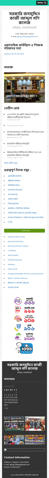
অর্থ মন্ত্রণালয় (12, 194)
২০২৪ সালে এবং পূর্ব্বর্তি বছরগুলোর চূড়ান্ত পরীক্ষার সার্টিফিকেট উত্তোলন (23, 117)
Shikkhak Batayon (14, 259)
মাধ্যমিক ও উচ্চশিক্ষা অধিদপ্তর (18, 208)
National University (15, 241)
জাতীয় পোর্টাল (12, 199)
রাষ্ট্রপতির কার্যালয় (13, 180)
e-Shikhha (11, 250)
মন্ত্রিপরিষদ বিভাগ (13, 185)
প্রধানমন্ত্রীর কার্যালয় (14, 176)
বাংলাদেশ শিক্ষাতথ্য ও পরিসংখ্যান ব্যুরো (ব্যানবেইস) (25, 217)
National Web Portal (16, 236)
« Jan (6, 408)
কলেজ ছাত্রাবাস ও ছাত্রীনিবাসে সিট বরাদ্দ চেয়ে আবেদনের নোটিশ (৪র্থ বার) (25, 134)
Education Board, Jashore (17, 246)
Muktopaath (12, 255)
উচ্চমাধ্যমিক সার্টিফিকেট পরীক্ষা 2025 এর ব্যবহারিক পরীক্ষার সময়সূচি (24, 155)
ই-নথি (9, 222)
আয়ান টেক (35, 475)
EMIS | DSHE (12, 269)
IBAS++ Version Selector (17, 278)
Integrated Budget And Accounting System (25, 273)
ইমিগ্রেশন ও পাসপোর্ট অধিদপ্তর (18, 282)
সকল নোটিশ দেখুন (10, 163)
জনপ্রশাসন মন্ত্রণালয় (14, 189)
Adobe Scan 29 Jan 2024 (14, 53)
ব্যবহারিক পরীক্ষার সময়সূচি (18, 144)
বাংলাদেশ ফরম (13, 287)
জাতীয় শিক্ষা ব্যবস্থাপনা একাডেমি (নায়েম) (21, 212)
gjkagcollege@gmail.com (27, 36)
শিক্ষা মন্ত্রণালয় (13, 203)
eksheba (11, 264)
